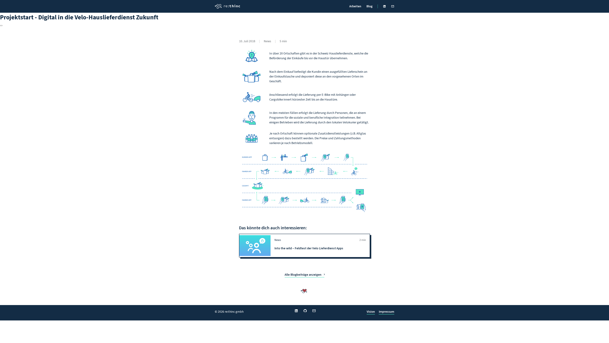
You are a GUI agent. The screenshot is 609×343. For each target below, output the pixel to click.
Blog (369, 6)
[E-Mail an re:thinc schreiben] (392, 6)
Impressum (386, 311)
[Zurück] (1, 25)
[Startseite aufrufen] (227, 6)
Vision (371, 311)
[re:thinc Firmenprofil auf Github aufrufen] (305, 311)
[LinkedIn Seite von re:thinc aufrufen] (384, 6)
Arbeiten (355, 6)
